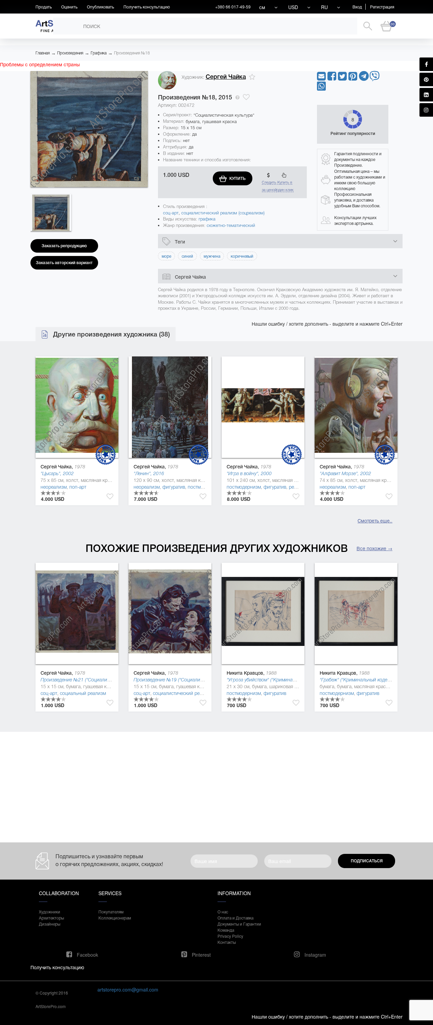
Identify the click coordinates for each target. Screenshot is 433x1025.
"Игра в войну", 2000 (249, 473)
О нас (223, 911)
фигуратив (173, 487)
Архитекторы (51, 918)
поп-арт (77, 487)
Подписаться (367, 861)
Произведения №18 (132, 53)
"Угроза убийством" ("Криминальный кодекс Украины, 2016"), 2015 (299, 679)
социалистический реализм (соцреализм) (223, 212)
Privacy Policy (230, 936)
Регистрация (382, 6)
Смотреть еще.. (375, 520)
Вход (357, 6)
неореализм (54, 487)
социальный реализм (83, 693)
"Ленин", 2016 (149, 473)
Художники (49, 911)
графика (207, 219)
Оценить (69, 6)
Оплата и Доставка (235, 918)
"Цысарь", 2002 (57, 473)
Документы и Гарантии (239, 924)
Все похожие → (374, 548)
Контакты (227, 942)
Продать (44, 6)
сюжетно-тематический (231, 225)
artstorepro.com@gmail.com (127, 989)
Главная (43, 53)
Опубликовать (100, 6)
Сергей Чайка (226, 76)
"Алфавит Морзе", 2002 (345, 473)
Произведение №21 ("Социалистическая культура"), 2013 (102, 679)
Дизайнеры (49, 924)
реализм (298, 487)
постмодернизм (205, 487)
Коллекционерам (114, 918)
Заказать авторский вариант (64, 262)
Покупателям (110, 911)
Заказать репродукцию (64, 245)
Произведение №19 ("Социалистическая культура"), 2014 (195, 679)
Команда (226, 930)
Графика (99, 53)
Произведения (70, 53)
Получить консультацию (146, 6)
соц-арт (171, 212)
